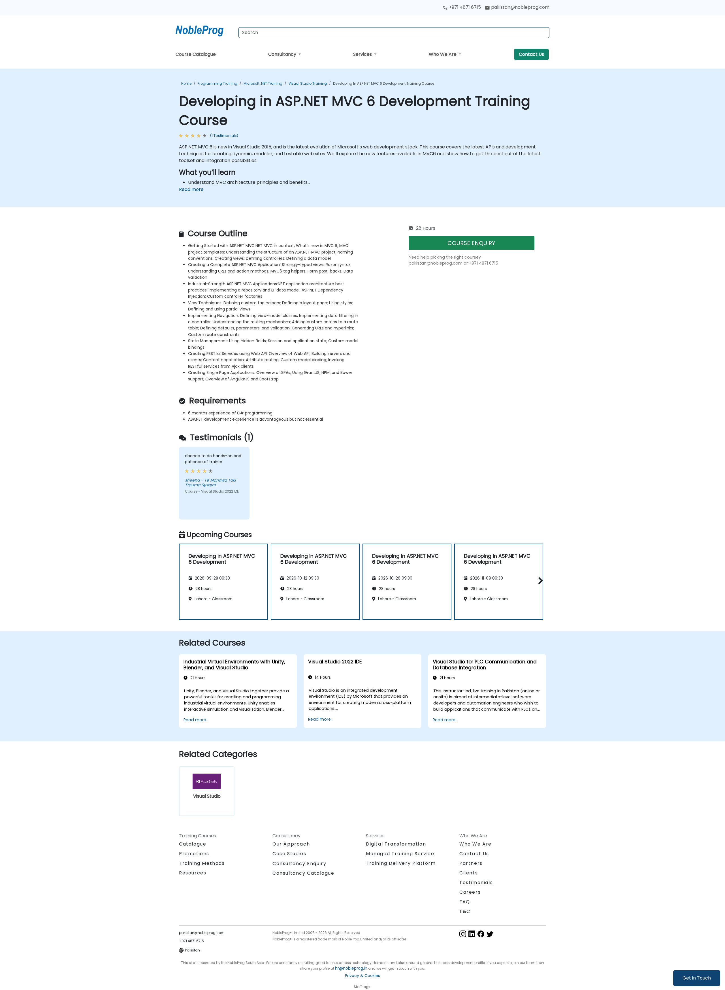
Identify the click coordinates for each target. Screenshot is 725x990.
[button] (539, 580)
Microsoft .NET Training (263, 83)
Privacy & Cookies (362, 975)
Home (186, 83)
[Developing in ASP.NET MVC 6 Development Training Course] (205, 30)
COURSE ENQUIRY (471, 243)
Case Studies (289, 853)
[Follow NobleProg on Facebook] (480, 933)
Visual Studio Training (308, 83)
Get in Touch (697, 978)
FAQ (464, 902)
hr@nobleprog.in (351, 968)
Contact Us (531, 54)
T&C (464, 911)
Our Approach (291, 844)
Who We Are (443, 54)
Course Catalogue (196, 54)
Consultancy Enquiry (299, 863)
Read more (191, 189)
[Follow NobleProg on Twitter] (490, 933)
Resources (192, 873)
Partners (471, 863)
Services (363, 54)
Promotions (194, 853)
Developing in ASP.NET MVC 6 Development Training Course (383, 83)
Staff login (363, 986)
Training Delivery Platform (401, 863)
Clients (468, 873)
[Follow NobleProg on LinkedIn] (471, 933)
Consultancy (282, 54)
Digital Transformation (396, 844)
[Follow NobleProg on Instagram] (462, 933)
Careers (470, 892)
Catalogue (192, 844)
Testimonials (476, 882)
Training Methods (202, 863)
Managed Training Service (400, 853)
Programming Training (217, 83)
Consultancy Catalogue (303, 873)
